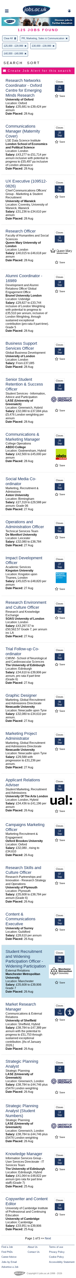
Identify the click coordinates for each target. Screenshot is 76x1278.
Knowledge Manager (24, 1153)
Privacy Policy (57, 1252)
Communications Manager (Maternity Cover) (23, 131)
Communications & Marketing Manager (23, 437)
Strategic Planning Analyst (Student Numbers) (22, 1111)
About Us (33, 1247)
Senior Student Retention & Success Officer (24, 384)
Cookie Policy (56, 1256)
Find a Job (7, 1247)
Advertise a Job (9, 1267)
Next (48, 1238)
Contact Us (34, 1252)
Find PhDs (7, 1252)
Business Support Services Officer (21, 346)
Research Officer (21, 231)
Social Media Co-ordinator (21, 481)
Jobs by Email (9, 1262)
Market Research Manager (21, 1006)
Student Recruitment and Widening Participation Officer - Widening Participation (26, 959)
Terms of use (56, 1247)
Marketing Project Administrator (21, 736)
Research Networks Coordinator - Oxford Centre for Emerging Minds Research (24, 88)
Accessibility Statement (62, 1262)
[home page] (36, 15)
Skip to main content (14, 3)
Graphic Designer (21, 695)
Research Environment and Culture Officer (26, 605)
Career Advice (8, 1256)
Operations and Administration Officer (25, 524)
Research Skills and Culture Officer (23, 870)
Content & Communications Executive (20, 919)
